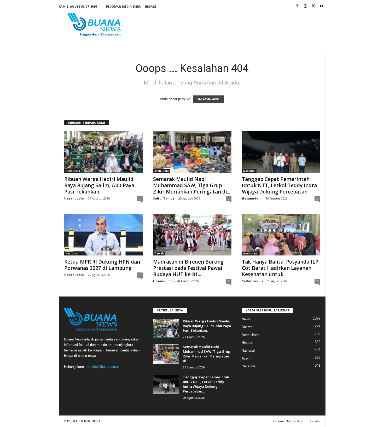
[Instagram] (305, 6)
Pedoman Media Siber (123, 6)
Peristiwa (248, 366)
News (246, 319)
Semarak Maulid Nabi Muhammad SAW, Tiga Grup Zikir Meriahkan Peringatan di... (191, 185)
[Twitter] (313, 6)
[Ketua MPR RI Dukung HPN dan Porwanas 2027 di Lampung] (103, 234)
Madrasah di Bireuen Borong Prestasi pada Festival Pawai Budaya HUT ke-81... (188, 268)
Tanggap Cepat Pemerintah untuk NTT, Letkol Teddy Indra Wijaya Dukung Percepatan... (279, 185)
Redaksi (151, 6)
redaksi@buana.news (103, 367)
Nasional (249, 171)
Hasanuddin (74, 198)
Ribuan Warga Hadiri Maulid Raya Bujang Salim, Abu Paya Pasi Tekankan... (99, 185)
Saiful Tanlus (163, 198)
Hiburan (247, 343)
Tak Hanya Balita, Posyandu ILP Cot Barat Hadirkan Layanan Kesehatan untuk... (280, 268)
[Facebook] (297, 6)
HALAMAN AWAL (208, 99)
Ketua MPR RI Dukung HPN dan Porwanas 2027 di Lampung (102, 264)
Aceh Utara (73, 171)
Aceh (245, 358)
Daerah (159, 253)
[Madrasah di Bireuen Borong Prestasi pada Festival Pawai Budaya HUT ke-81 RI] (192, 234)
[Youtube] (321, 6)
